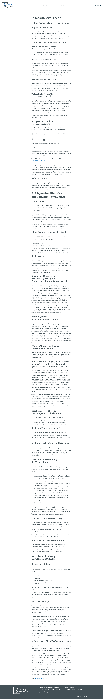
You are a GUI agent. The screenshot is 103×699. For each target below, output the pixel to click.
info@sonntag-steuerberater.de (76, 689)
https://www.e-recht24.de (41, 678)
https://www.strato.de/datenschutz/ (40, 160)
